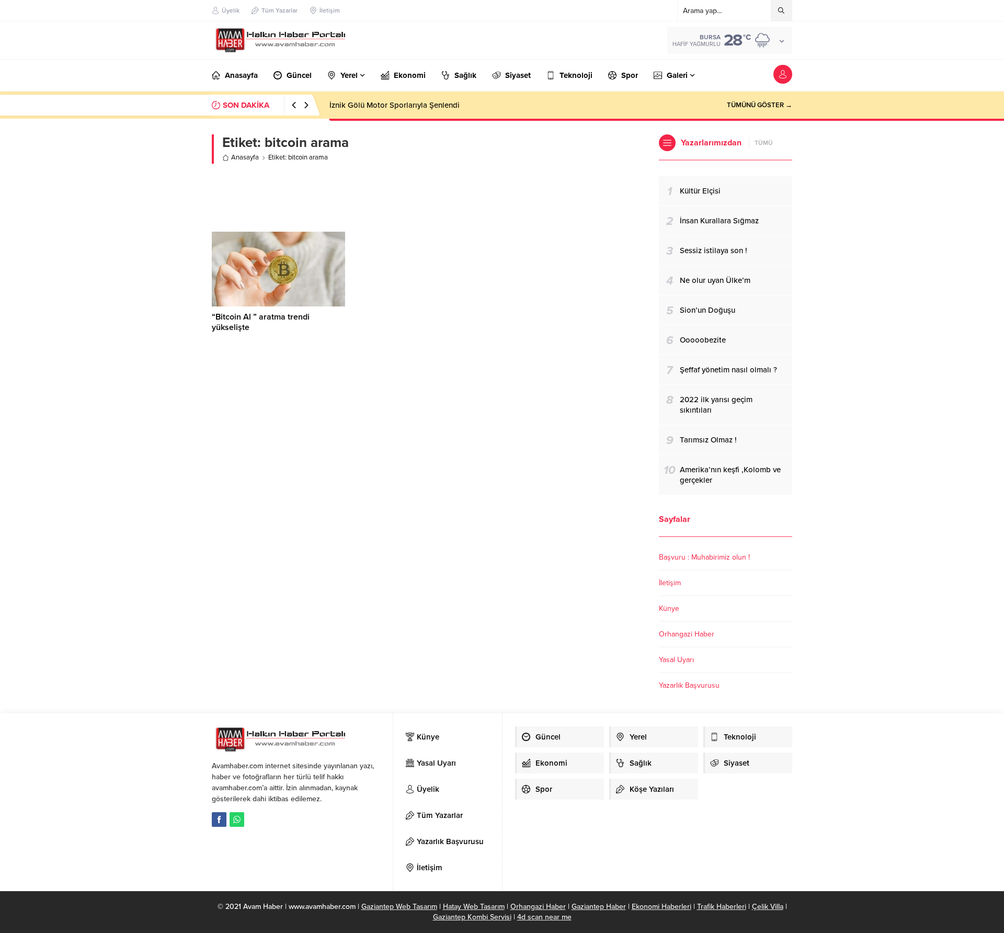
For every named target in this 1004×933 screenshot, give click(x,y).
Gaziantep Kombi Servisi (472, 917)
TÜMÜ (764, 142)
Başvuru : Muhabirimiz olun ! (704, 557)
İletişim (670, 582)
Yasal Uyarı (676, 659)
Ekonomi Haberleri (661, 906)
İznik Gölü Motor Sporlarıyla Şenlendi (394, 105)
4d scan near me (544, 917)
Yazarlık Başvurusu (689, 685)
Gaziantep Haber (599, 906)
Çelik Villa (767, 906)
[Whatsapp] (237, 819)
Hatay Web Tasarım (474, 906)
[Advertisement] (427, 197)
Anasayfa (245, 157)
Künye (669, 608)
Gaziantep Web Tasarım (399, 906)
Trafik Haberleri (721, 906)
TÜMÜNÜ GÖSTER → (759, 105)
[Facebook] (219, 819)
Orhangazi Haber (686, 634)
